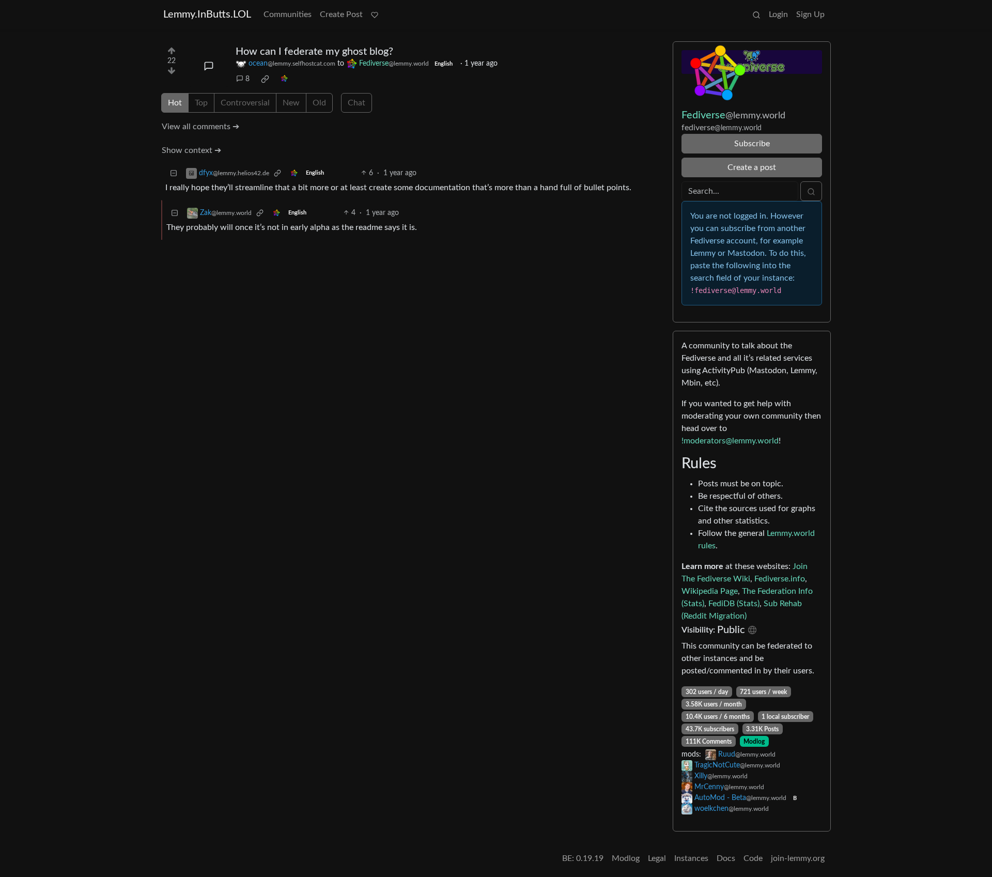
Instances (691, 858)
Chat (356, 103)
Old (319, 103)
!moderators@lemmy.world (730, 441)
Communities (288, 14)
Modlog (754, 741)
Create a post (751, 167)
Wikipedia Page (709, 591)
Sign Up (810, 14)
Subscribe (752, 144)
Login (778, 14)
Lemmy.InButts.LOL (207, 14)
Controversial (245, 103)
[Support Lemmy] (374, 14)
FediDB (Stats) (734, 603)
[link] (265, 79)
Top (201, 103)
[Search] (756, 14)
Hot (175, 103)
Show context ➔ (191, 150)
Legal (657, 858)
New (291, 103)
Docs (726, 858)
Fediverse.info (779, 579)
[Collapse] (173, 173)
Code (753, 858)
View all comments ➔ (200, 126)
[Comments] (208, 66)
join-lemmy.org (798, 858)
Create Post (341, 14)
